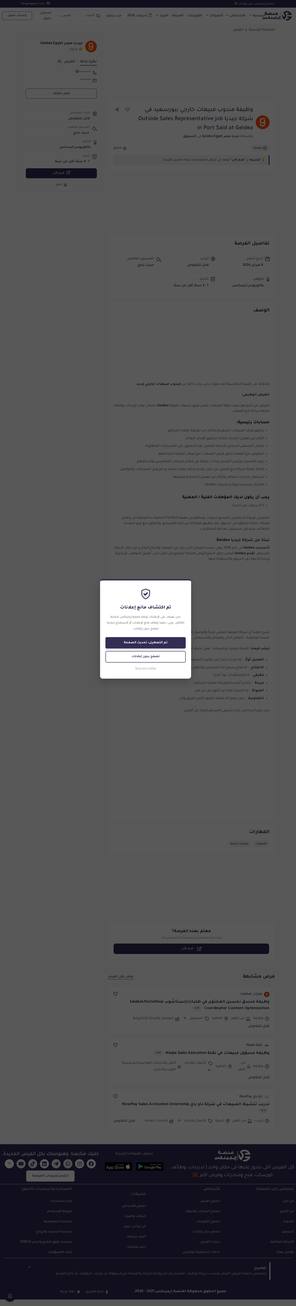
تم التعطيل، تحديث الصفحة (146, 643)
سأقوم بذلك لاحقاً (145, 668)
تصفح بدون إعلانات (146, 656)
